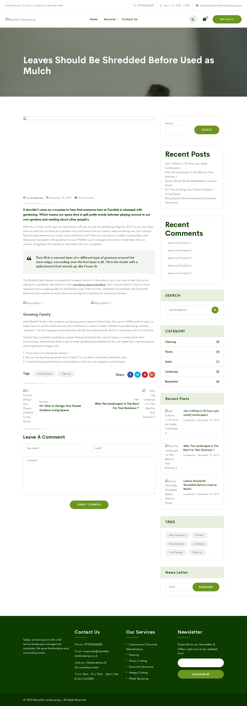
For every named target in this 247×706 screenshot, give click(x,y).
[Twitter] (138, 375)
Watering (66, 373)
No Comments (86, 197)
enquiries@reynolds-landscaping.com (221, 5)
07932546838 (145, 5)
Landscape (199, 543)
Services (109, 19)
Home (94, 19)
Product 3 (185, 273)
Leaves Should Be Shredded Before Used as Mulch (200, 485)
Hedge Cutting (138, 672)
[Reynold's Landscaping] (20, 19)
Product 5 (185, 258)
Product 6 (185, 250)
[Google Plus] (152, 375)
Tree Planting (175, 552)
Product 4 (185, 265)
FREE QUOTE (227, 19)
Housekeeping (44, 373)
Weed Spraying (138, 678)
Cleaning (192, 341)
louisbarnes (36, 197)
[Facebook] (130, 375)
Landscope (192, 371)
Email (181, 653)
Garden (199, 535)
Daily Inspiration (177, 535)
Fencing (134, 655)
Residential (192, 381)
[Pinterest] (145, 375)
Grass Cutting (138, 660)
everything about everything (89, 284)
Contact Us (129, 19)
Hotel (192, 361)
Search (169, 123)
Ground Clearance (141, 666)
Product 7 (185, 242)
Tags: (26, 373)
